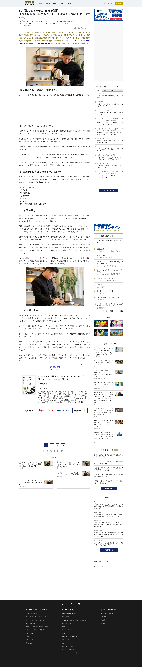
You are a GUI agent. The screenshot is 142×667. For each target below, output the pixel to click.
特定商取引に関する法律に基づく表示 (37, 627)
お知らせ (103, 623)
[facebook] (71, 604)
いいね (119, 90)
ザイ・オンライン (67, 630)
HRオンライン (66, 643)
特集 (62, 3)
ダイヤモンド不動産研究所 (69, 636)
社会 (20, 23)
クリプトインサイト (67, 646)
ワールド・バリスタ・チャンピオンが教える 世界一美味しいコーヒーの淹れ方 (45, 23)
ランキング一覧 (109, 190)
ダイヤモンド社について (108, 610)
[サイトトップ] (29, 3)
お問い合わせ (29, 640)
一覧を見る (109, 488)
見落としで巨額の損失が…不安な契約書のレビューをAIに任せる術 (108, 462)
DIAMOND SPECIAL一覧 (102, 562)
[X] (62, 604)
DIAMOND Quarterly (68, 640)
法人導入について (31, 643)
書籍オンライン (66, 627)
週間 (112, 90)
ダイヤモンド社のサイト (69, 610)
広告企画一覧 (98, 566)
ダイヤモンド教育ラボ (68, 649)
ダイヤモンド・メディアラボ (70, 653)
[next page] (63, 445)
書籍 (69, 3)
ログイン (110, 3)
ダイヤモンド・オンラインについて (37, 610)
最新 (98, 90)
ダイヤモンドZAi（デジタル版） (71, 623)
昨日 (105, 90)
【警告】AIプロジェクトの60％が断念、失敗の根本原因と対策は (108, 469)
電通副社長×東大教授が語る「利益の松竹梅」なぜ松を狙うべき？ (108, 482)
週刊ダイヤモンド (67, 617)
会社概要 (103, 617)
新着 (40, 3)
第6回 (21, 182)
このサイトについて (31, 613)
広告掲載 (28, 636)
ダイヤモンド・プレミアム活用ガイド (37, 620)
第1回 (57, 263)
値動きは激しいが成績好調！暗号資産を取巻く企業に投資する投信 (108, 456)
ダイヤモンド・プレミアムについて (36, 617)
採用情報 (103, 620)
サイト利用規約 (30, 623)
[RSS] (79, 604)
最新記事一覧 (108, 550)
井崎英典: (47, 21)
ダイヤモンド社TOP (107, 613)
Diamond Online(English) (69, 613)
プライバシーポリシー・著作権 (35, 630)
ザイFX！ (64, 633)
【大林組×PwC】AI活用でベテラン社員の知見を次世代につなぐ (108, 475)
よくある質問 (29, 633)
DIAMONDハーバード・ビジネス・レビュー (74, 620)
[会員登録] (119, 3)
